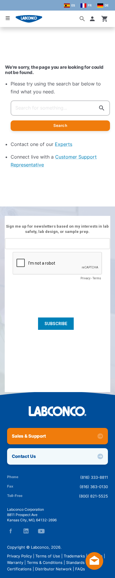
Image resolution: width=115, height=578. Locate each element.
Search (60, 125)
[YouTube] (41, 531)
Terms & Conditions (45, 562)
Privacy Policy (19, 556)
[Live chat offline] (94, 568)
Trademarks (74, 556)
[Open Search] (82, 19)
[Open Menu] (7, 18)
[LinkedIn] (25, 531)
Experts (63, 144)
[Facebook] (10, 531)
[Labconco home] (57, 411)
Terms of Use (47, 556)
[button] (93, 18)
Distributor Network (53, 569)
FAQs (80, 569)
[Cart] (104, 19)
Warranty (15, 562)
